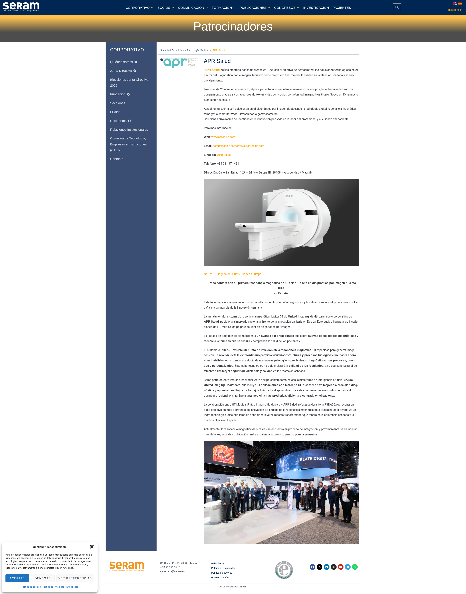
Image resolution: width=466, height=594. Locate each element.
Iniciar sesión (455, 10)
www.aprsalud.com (223, 137)
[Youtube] (341, 567)
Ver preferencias (75, 578)
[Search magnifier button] (397, 7)
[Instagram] (334, 567)
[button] (92, 547)
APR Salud (224, 155)
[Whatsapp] (355, 567)
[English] (455, 3)
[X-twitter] (319, 567)
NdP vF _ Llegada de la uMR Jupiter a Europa (232, 274)
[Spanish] (460, 3)
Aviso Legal (72, 587)
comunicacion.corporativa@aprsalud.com (238, 146)
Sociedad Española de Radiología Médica (184, 50)
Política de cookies (31, 587)
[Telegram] (348, 567)
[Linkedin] (326, 567)
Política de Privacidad (53, 587)
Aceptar (17, 578)
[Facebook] (312, 567)
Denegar (43, 578)
